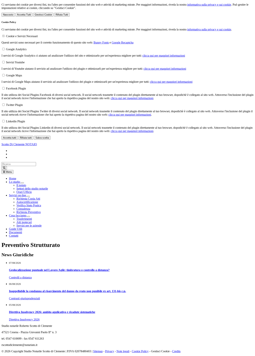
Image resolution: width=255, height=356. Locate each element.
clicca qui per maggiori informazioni (163, 55)
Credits (176, 351)
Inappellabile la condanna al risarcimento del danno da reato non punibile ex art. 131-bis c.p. (67, 291)
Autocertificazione (27, 202)
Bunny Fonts (101, 42)
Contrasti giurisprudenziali (24, 298)
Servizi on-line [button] (18, 195)
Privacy (109, 351)
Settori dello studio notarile (32, 188)
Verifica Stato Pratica (28, 205)
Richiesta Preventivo (28, 212)
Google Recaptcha (122, 42)
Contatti (13, 235)
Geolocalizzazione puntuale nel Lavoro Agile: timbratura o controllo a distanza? (59, 270)
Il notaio (21, 185)
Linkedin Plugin (15, 121)
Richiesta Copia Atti (28, 198)
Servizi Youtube (15, 62)
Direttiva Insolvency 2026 (24, 319)
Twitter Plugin (14, 104)
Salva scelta (42, 137)
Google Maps (14, 75)
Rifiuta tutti (26, 137)
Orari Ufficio (24, 192)
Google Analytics (16, 49)
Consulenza (23, 208)
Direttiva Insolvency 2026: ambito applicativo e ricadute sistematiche (52, 312)
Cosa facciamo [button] (18, 215)
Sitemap (98, 351)
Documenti (15, 232)
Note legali (122, 351)
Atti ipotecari (24, 222)
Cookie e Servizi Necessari (22, 36)
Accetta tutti (9, 137)
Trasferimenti (24, 218)
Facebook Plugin (16, 88)
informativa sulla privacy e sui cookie (209, 4)
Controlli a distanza (20, 277)
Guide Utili (15, 228)
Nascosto (8, 14)
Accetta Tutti (24, 14)
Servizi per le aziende (29, 225)
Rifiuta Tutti (62, 14)
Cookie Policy (140, 351)
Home (12, 178)
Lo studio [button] (15, 181)
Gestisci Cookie (43, 14)
